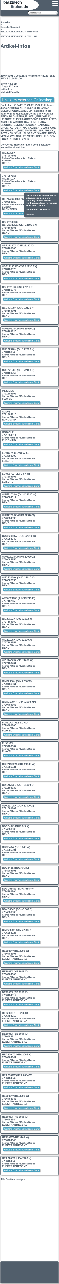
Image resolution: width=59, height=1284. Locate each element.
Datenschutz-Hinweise (38, 209)
